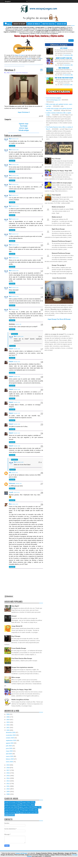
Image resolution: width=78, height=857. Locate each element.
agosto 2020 (10, 743)
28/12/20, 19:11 (15, 184)
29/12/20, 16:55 (20, 462)
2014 (8, 778)
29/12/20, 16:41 (20, 336)
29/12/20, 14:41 (17, 348)
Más (72, 55)
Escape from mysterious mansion (22, 667)
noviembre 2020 (11, 735)
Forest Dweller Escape (19, 648)
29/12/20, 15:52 (17, 413)
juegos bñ (8, 815)
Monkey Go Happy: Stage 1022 (21, 689)
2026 (8, 714)
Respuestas (14, 334)
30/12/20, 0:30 (18, 483)
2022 (8, 725)
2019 (8, 765)
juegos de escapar (10, 805)
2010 (8, 789)
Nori (10, 138)
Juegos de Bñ (61, 23)
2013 (8, 781)
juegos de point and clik (12, 810)
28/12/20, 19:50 (15, 309)
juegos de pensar (10, 812)
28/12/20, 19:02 (15, 138)
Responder (12, 145)
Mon (10, 504)
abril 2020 (9, 753)
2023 (8, 722)
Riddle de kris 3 (57, 217)
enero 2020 (9, 761)
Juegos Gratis (19, 72)
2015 (8, 775)
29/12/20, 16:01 (17, 433)
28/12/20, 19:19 (15, 206)
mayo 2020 (9, 751)
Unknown (12, 483)
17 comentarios (66, 55)
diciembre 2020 (11, 732)
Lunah (11, 492)
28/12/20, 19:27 (15, 234)
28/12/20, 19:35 (15, 270)
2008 (8, 794)
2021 (8, 727)
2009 (8, 791)
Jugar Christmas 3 (24, 112)
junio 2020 (9, 748)
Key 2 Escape (16, 636)
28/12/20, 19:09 (15, 175)
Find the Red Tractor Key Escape (64, 78)
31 (41, 69)
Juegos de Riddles (33, 23)
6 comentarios (66, 84)
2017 (8, 770)
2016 (8, 773)
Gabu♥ (11, 348)
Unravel (14, 616)
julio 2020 (9, 745)
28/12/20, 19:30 (15, 257)
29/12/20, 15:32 (17, 402)
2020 (8, 730)
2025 (8, 717)
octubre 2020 (10, 738)
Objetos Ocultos (48, 23)
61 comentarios (66, 65)
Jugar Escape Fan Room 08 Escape (59, 319)
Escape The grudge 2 (59, 265)
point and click (9, 807)
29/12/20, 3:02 (18, 324)
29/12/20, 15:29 (17, 389)
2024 (8, 719)
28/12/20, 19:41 (15, 287)
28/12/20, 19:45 (15, 296)
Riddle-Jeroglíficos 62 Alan (20, 699)
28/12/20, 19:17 (15, 195)
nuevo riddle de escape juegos (62, 183)
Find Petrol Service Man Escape (22, 658)
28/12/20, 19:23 (15, 219)
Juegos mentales (29, 810)
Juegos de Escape (19, 23)
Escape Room (12, 72)
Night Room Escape (64, 68)
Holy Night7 (15, 606)
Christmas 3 (9, 70)
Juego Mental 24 (17, 626)
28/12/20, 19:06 (15, 164)
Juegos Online (26, 802)
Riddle (35, 807)
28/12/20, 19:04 (15, 149)
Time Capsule (56, 195)
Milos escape (16, 677)
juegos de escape (10, 802)
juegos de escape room (27, 812)
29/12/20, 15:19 (17, 361)
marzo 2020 (10, 756)
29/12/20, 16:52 (14, 472)
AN (10, 472)
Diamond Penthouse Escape (61, 253)
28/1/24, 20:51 (15, 504)
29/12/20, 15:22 (17, 376)
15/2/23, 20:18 (16, 492)
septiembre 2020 (11, 740)
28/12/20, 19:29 (15, 244)
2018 (8, 767)
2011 (8, 786)
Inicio (9, 24)
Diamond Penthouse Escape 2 (61, 241)
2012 (8, 783)
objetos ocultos (23, 807)
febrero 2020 (10, 759)
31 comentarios (66, 74)
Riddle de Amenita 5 (58, 207)
